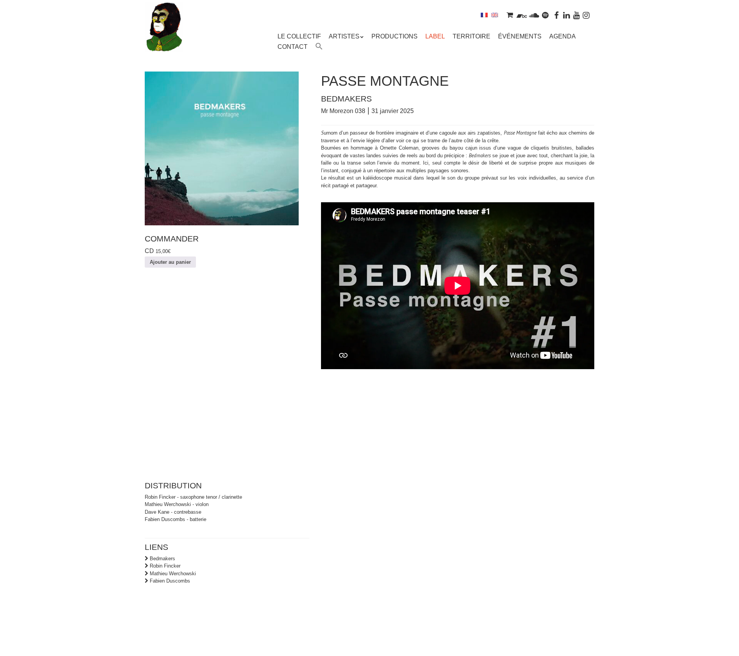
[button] (319, 47)
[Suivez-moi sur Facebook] (557, 15)
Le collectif (299, 36)
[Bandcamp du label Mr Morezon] (521, 15)
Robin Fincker (165, 566)
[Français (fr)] (484, 15)
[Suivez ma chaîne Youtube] (577, 15)
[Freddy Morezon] (164, 38)
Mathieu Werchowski (173, 573)
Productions (394, 36)
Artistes (344, 36)
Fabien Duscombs (170, 581)
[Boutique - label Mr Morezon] (510, 15)
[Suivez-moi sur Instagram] (586, 15)
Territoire (471, 36)
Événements (520, 36)
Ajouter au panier (170, 262)
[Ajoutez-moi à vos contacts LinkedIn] (567, 15)
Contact (293, 46)
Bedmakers (162, 558)
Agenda (562, 36)
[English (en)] (494, 15)
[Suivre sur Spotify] (545, 15)
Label (435, 36)
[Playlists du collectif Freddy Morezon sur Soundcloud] (534, 15)
